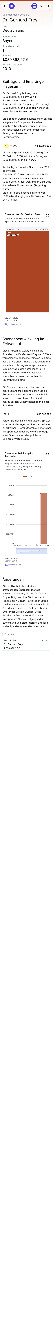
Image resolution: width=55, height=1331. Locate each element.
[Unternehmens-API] (34, 6)
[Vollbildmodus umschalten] (47, 215)
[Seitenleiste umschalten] (5, 6)
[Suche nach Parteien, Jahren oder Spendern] (48, 6)
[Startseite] (12, 6)
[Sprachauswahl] (41, 6)
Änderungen (13, 579)
